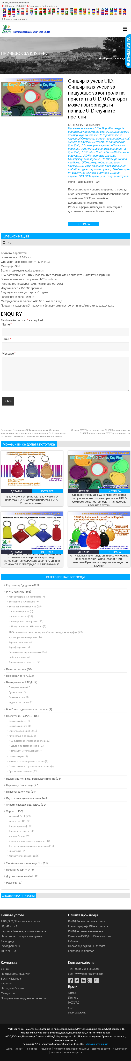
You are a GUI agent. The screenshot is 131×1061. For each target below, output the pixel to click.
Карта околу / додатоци (20, 585)
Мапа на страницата (97, 1043)
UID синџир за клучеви (115, 176)
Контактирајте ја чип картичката (25, 596)
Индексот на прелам (19, 702)
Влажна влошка (17, 697)
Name (7, 324)
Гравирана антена (18, 687)
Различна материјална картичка (25, 652)
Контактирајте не (73, 1052)
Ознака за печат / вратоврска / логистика (30, 766)
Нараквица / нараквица (19, 785)
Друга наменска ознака (20, 771)
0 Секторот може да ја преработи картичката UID (96, 130)
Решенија (11, 882)
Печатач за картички (18, 869)
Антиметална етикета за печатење (29, 740)
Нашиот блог (120, 1048)
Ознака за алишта (18, 726)
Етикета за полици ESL (20, 731)
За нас (5, 968)
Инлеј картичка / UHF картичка (26, 626)
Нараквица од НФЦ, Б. (86, 945)
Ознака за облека (17, 721)
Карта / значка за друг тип (22, 662)
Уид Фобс (103, 172)
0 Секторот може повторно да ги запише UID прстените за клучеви (98, 135)
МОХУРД (73, 1002)
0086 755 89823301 (16, 5)
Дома (9, 1048)
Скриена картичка (20, 611)
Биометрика (15, 851)
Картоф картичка (17, 647)
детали (16, 491)
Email (6, 339)
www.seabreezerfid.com (89, 973)
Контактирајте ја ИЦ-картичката (88, 926)
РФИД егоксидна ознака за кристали (27, 709)
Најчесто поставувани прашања (71, 1048)
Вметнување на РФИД (19, 682)
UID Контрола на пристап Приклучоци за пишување (92, 157)
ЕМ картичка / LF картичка (24, 621)
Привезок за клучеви (117, 58)
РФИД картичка (15, 591)
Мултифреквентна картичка (23, 637)
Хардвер (11, 811)
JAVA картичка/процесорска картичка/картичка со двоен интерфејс (43, 632)
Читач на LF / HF (17, 816)
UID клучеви (92, 176)
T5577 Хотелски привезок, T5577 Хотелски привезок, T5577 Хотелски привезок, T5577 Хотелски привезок (32, 500)
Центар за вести (101, 1048)
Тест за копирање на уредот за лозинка (29, 846)
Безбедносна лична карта (22, 601)
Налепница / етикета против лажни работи (30, 778)
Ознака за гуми (16, 756)
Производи (31, 1048)
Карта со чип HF (19, 616)
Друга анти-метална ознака (25, 745)
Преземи (56, 1052)
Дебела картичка (17, 657)
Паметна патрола (16, 669)
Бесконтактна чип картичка (22, 606)
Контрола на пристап (19, 831)
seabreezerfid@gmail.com (43, 5)
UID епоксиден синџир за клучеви (89, 169)
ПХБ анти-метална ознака (24, 750)
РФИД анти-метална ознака (85, 931)
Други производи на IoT (19, 876)
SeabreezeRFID (77, 1012)
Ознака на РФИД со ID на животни (89, 936)
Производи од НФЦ (17, 675)
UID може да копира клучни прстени (102, 165)
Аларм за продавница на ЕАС (23, 804)
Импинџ (73, 997)
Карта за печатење (18, 642)
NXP (71, 1007)
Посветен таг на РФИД (19, 715)
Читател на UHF (17, 821)
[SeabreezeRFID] (26, 32)
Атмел (72, 992)
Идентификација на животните (24, 798)
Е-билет (73, 941)
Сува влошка (15, 692)
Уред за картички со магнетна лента (27, 841)
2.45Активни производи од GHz (24, 863)
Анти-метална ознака (20, 735)
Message (9, 353)
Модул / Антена (17, 836)
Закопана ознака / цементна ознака (27, 761)
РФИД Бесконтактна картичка (86, 921)
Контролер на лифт (18, 826)
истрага (83, 224)
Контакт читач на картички (22, 855)
